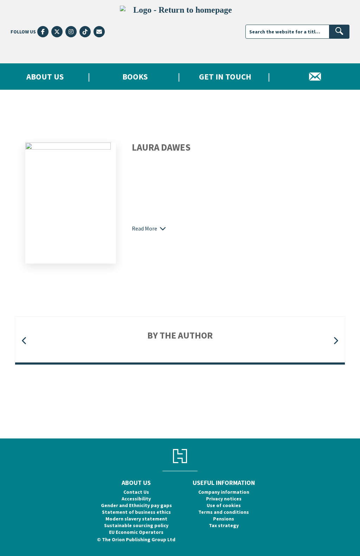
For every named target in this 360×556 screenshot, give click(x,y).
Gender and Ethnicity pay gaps (136, 505)
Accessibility (136, 498)
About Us (45, 76)
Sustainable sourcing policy (136, 525)
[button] (23, 340)
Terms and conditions (223, 512)
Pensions (223, 519)
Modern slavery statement (136, 519)
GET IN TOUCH (225, 76)
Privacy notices (224, 498)
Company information (223, 492)
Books (135, 76)
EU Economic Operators (136, 532)
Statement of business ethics (136, 512)
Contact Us (136, 492)
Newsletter (315, 76)
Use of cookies (224, 505)
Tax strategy (224, 525)
